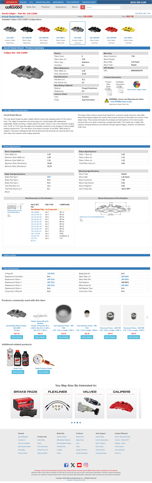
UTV (31, 2)
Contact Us (21, 440)
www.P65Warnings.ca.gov (121, 102)
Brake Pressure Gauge (44, 368)
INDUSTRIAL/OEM (43, 2)
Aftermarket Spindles (63, 440)
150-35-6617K (36, 224)
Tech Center (99, 446)
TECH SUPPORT (72, 2)
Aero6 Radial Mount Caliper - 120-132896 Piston (16, 328)
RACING (23, 2)
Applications (60, 6)
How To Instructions (102, 440)
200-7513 (51, 282)
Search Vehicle (62, 437)
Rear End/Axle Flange (64, 443)
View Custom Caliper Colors (136, 89)
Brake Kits (31, 6)
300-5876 (125, 277)
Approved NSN (42, 453)
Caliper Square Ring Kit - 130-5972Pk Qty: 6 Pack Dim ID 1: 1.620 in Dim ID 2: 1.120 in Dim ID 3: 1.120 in (40, 325)
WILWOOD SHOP (89, 2)
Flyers (39, 443)
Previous (7, 403)
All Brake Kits (61, 446)
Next (145, 403)
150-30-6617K (36, 221)
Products (45, 6)
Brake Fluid (18, 368)
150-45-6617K (36, 229)
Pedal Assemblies (82, 453)
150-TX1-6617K (34, 239)
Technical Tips (100, 450)
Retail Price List (43, 450)
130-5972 (51, 274)
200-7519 (51, 279)
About (74, 6)
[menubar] (51, 7)
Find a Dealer (119, 446)
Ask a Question (120, 450)
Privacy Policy (22, 453)
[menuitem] (30, 7)
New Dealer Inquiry (24, 446)
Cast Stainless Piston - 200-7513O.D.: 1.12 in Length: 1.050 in (87, 328)
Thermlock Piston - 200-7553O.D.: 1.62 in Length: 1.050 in (110, 329)
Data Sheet (41, 440)
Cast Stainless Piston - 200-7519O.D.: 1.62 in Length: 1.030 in (63, 328)
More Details (16, 337)
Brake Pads (80, 440)
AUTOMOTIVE (11, 2)
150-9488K (35, 212)
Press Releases (43, 446)
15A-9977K (35, 236)
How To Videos (100, 443)
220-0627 (125, 285)
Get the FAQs (100, 437)
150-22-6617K (36, 217)
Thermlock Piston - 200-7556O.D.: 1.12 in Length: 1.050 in (133, 329)
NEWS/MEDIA (58, 2)
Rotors (59, 453)
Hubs (78, 446)
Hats (77, 443)
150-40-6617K (36, 226)
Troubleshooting (101, 453)
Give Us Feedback (24, 443)
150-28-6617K (36, 219)
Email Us (118, 453)
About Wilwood (23, 437)
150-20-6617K (36, 214)
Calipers (59, 450)
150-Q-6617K (36, 231)
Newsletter (21, 450)
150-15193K (35, 233)
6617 (49, 177)
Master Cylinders (81, 450)
